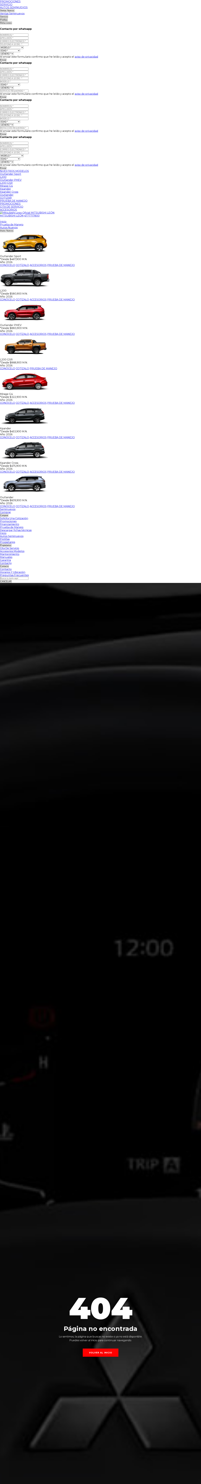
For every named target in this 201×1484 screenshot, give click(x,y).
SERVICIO (6, 4)
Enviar (3, 60)
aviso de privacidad (86, 56)
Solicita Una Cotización (14, 518)
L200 (3, 177)
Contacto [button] (6, 563)
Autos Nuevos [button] (9, 227)
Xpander (5, 188)
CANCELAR (5, 581)
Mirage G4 (6, 185)
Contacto (4, 566)
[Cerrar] (0, 32)
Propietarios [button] (7, 542)
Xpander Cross (9, 191)
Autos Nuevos (6, 231)
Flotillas (3, 20)
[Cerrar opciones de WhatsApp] (0, 26)
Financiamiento (9, 524)
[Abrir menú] (0, 219)
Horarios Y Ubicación (12, 572)
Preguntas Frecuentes (14, 575)
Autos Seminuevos (11, 536)
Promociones (8, 521)
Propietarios (5, 545)
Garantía (5, 560)
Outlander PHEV (11, 179)
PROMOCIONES (10, 1)
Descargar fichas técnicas (16, 530)
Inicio (3, 221)
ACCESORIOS (38, 265)
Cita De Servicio (9, 548)
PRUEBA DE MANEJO (61, 265)
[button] (14, 171)
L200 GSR (6, 182)
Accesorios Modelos (12, 551)
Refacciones (6, 23)
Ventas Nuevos (7, 10)
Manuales (6, 557)
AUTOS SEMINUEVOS (14, 7)
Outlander (7, 194)
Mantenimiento (9, 554)
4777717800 (32, 215)
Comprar (4, 515)
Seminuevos (7, 509)
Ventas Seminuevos (12, 13)
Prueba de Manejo (11, 224)
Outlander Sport (10, 174)
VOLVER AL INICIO (100, 1352)
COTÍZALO (22, 265)
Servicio (4, 17)
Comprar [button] (5, 512)
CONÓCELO (7, 265)
